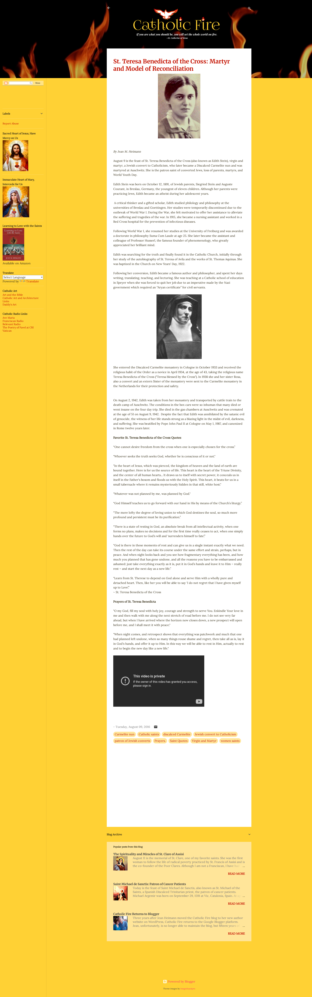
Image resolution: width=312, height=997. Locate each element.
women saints (230, 741)
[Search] (249, 9)
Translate (32, 281)
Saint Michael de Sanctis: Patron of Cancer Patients (149, 884)
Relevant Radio (11, 324)
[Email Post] (156, 728)
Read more (236, 874)
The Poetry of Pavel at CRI (18, 327)
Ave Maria (9, 317)
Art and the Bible (13, 294)
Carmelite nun (124, 734)
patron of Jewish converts (132, 741)
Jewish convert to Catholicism (215, 734)
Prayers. (160, 741)
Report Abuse (11, 123)
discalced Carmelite (176, 734)
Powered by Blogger (181, 981)
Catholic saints (149, 734)
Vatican (7, 330)
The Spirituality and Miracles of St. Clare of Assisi (148, 854)
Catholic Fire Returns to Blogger (136, 914)
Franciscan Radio (13, 321)
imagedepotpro (187, 988)
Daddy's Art (9, 304)
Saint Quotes (179, 741)
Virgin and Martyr (204, 741)
